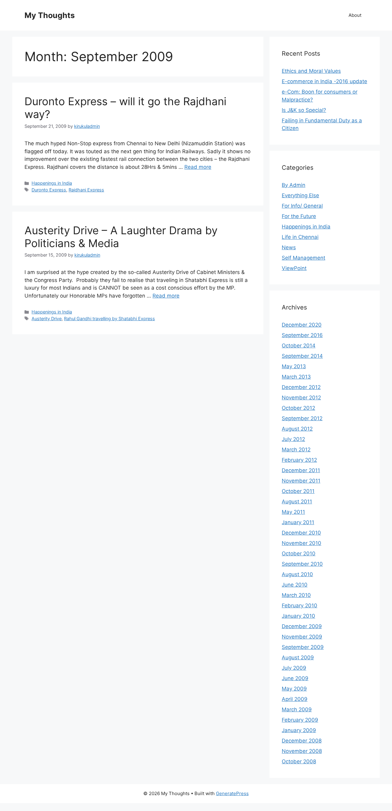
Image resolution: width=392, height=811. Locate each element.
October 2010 (298, 553)
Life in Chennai (300, 237)
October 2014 (298, 346)
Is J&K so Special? (304, 110)
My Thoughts (49, 15)
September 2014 (302, 356)
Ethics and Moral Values (311, 71)
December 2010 (301, 533)
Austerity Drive (47, 318)
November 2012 (301, 397)
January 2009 (299, 730)
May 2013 (294, 366)
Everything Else (300, 195)
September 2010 (302, 564)
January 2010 (298, 616)
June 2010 (294, 585)
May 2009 (294, 689)
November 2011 (301, 481)
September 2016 (302, 335)
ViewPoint (294, 268)
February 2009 (300, 720)
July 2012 (293, 439)
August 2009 (298, 657)
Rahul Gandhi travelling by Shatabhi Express (109, 318)
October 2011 (298, 491)
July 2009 (294, 668)
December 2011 (301, 470)
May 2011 (293, 512)
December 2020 (302, 325)
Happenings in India (52, 183)
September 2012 (302, 418)
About (355, 15)
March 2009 (297, 709)
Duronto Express (49, 189)
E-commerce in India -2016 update (324, 81)
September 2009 (303, 647)
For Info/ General (302, 206)
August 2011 (297, 501)
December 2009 (302, 626)
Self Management (303, 258)
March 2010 (296, 595)
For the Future (299, 216)
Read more (197, 167)
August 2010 (297, 574)
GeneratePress (232, 793)
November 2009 (302, 637)
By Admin (293, 185)
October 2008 (299, 761)
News (289, 247)
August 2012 (297, 429)
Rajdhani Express (86, 189)
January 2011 (298, 522)
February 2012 (299, 460)
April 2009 (294, 699)
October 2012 (298, 408)
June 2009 (295, 678)
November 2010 (301, 543)
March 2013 (296, 377)
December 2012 (301, 387)
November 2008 (302, 751)
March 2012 (296, 449)
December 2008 (302, 741)
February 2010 (299, 605)
